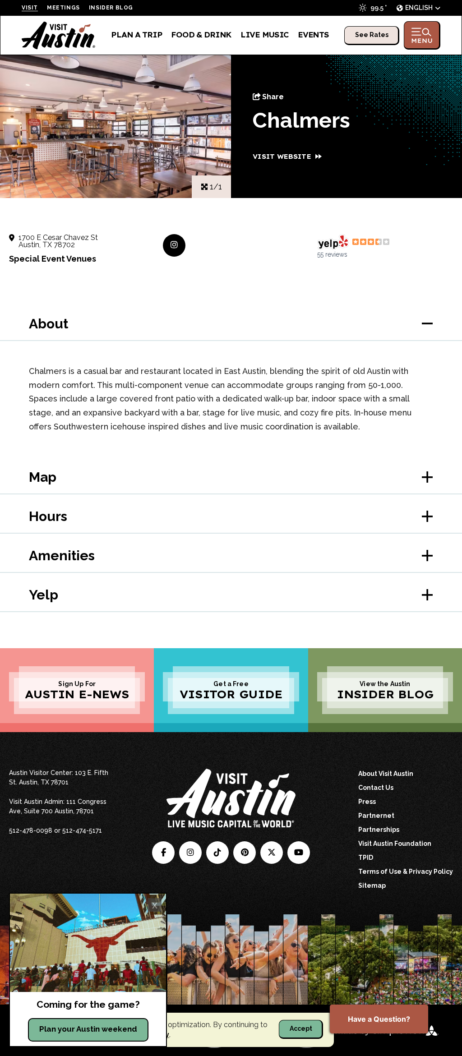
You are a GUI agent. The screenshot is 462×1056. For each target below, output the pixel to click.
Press (367, 801)
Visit (30, 8)
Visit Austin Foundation (394, 843)
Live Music (264, 34)
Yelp (43, 595)
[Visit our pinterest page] (244, 852)
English (419, 7)
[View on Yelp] (333, 242)
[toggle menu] (422, 35)
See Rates (371, 34)
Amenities (62, 555)
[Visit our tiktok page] (217, 852)
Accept (301, 1028)
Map (42, 477)
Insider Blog (111, 8)
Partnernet (376, 815)
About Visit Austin (385, 773)
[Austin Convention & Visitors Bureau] (59, 35)
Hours (48, 516)
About (48, 324)
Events (313, 34)
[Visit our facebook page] (163, 852)
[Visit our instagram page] (190, 852)
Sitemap (372, 885)
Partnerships (378, 829)
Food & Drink (201, 34)
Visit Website (282, 156)
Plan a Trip (136, 34)
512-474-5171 (82, 830)
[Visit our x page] (271, 852)
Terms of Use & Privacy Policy (405, 871)
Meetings (63, 8)
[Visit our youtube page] (298, 852)
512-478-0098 (30, 830)
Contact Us (375, 787)
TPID (365, 857)
